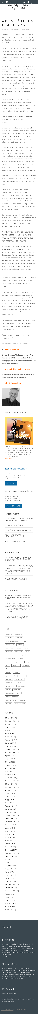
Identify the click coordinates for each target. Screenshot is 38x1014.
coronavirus (18, 651)
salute (8, 689)
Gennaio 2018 (10, 847)
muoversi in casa (20, 669)
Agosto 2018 (9, 825)
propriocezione (19, 679)
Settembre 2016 (10, 891)
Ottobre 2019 (9, 784)
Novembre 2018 (10, 815)
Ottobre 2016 (9, 888)
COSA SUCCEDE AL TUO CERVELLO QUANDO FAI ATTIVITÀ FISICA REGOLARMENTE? (19, 519)
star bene (22, 700)
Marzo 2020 (9, 771)
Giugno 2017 (9, 866)
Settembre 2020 (10, 752)
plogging (8, 679)
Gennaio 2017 (10, 878)
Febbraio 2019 (10, 806)
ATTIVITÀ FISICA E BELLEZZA (17, 23)
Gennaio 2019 (10, 809)
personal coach (10, 675)
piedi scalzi (22, 675)
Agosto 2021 (9, 724)
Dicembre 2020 (10, 746)
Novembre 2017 (10, 853)
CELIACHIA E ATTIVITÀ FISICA (14, 525)
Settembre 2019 (10, 787)
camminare (9, 648)
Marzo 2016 (9, 910)
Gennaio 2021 (10, 743)
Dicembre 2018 (10, 812)
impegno (28, 662)
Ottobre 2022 (9, 718)
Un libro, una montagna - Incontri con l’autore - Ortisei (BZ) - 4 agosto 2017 (16, 578)
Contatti (10, 989)
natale (8, 672)
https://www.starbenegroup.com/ (12, 978)
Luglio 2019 (9, 793)
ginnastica (19, 662)
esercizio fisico (19, 29)
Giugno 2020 (9, 762)
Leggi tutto (8, 458)
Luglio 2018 (9, 828)
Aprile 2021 (9, 734)
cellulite (19, 648)
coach (26, 648)
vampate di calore (20, 703)
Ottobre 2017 (9, 856)
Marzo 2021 (9, 737)
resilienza (18, 682)
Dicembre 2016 (10, 881)
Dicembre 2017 (10, 850)
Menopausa (16, 665)
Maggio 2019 (9, 800)
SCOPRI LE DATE (15, 506)
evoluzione (9, 662)
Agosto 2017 (9, 859)
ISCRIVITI (12, 483)
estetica (26, 29)
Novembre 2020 (10, 749)
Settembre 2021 (10, 721)
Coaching (9, 651)
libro (7, 665)
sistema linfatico (11, 700)
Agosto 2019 (9, 790)
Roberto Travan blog (19, 2)
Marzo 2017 (9, 875)
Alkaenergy (9, 637)
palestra (16, 672)
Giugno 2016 (9, 900)
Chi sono (9, 940)
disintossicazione (11, 655)
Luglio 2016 (9, 897)
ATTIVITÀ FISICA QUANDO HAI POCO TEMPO (19, 530)
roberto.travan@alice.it (9, 993)
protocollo (9, 682)
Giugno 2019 (9, 796)
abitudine (9, 634)
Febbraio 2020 (10, 774)
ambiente (19, 637)
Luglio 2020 (9, 759)
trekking (8, 703)
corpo (27, 651)
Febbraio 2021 (10, 740)
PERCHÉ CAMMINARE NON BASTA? (16, 541)
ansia (24, 641)
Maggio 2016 (9, 903)
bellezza (12, 29)
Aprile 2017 (9, 872)
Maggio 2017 (9, 869)
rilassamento (10, 686)
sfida (18, 693)
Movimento (26, 665)
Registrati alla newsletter (12, 383)
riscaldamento (22, 686)
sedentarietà (10, 693)
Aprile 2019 (9, 803)
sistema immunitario (12, 696)
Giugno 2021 (9, 727)
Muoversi (8, 669)
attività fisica (5, 29)
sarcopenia (17, 689)
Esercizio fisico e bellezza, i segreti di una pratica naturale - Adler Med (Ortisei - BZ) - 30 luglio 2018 (18, 559)
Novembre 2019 (10, 781)
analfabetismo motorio (12, 641)
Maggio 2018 (9, 834)
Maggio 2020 (9, 765)
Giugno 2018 (9, 831)
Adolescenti (18, 634)
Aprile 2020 (9, 768)
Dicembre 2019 (10, 778)
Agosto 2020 (9, 756)
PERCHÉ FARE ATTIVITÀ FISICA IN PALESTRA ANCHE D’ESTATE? (15, 535)
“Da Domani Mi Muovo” (11, 349)
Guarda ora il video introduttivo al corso (17, 369)
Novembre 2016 (10, 885)
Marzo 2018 (9, 841)
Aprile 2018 (9, 837)
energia (22, 655)
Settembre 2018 (10, 822)
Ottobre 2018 (9, 818)
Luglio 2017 (9, 863)
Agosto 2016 (9, 894)
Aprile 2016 (9, 907)
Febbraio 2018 (10, 844)
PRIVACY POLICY (7, 1010)
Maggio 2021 (9, 730)
